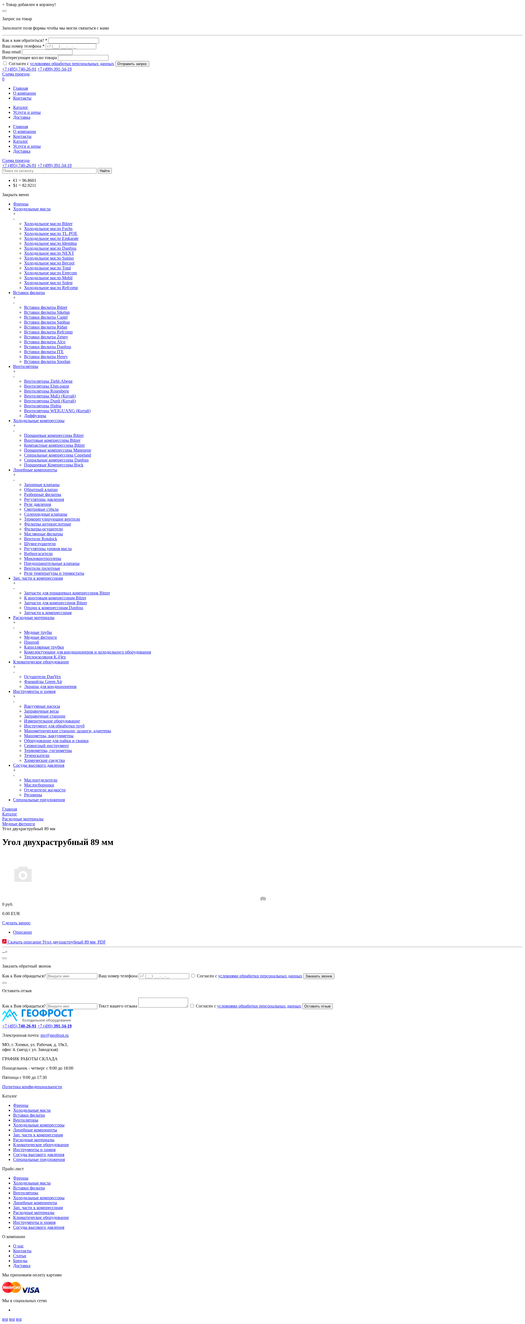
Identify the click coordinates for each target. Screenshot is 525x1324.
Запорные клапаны (42, 484)
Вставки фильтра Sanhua (47, 322)
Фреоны (20, 204)
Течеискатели (36, 755)
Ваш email (11, 52)
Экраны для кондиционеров (50, 686)
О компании (24, 93)
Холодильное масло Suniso (49, 258)
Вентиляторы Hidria (42, 405)
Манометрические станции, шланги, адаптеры (67, 730)
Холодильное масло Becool (49, 263)
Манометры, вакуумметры (49, 735)
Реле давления (37, 504)
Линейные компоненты (35, 470)
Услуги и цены (27, 112)
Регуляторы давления (44, 499)
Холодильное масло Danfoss (50, 248)
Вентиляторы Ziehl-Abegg (48, 381)
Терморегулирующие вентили (52, 519)
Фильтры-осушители (43, 529)
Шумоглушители (40, 543)
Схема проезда (16, 74)
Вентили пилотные (42, 568)
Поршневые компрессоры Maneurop (57, 450)
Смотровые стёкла (41, 509)
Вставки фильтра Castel (46, 317)
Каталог (20, 107)
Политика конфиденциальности (32, 1086)
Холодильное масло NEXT (49, 253)
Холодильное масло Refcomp (51, 287)
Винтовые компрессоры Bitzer (52, 440)
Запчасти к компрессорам (48, 612)
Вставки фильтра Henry (46, 356)
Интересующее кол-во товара (29, 57)
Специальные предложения (39, 799)
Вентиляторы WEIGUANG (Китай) (57, 410)
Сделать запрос (16, 923)
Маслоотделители (40, 780)
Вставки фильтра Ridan (45, 327)
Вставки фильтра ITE (44, 351)
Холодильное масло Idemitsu (50, 243)
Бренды (20, 1260)
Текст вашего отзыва (117, 1006)
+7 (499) (54, 1026)
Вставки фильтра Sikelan (47, 312)
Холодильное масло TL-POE (50, 233)
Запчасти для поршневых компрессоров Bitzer (67, 593)
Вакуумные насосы (42, 706)
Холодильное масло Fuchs (48, 228)
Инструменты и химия (34, 691)
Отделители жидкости (45, 790)
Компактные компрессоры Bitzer (54, 445)
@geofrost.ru (57, 1035)
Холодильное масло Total (47, 268)
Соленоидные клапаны (45, 514)
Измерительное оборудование (52, 721)
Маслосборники (39, 785)
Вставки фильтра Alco (44, 341)
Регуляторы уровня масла (48, 548)
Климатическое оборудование (41, 662)
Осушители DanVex (42, 676)
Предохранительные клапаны (52, 563)
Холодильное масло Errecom (50, 273)
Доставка (21, 117)
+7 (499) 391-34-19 (54, 69)
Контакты (22, 98)
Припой (31, 642)
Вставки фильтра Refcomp (48, 332)
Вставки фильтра (29, 292)
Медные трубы (38, 632)
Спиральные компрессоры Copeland (57, 455)
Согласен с (61, 63)
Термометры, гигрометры (48, 750)
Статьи (19, 1255)
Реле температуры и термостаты (54, 573)
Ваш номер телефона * (23, 46)
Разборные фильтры (42, 494)
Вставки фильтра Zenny (46, 337)
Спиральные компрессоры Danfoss (56, 460)
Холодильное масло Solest (48, 282)
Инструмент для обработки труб (54, 726)
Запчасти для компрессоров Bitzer (55, 602)
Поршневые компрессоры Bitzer (54, 435)
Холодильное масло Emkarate (51, 238)
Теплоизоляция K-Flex (45, 657)
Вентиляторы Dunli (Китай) (50, 401)
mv (43, 1035)
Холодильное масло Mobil (48, 277)
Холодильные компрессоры (39, 420)
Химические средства (44, 760)
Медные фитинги (40, 637)
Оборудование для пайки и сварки (56, 740)
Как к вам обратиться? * (24, 40)
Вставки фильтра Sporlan (47, 361)
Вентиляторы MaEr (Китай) (50, 396)
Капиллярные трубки (44, 647)
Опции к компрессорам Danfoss (53, 607)
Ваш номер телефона (118, 976)
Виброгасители (38, 553)
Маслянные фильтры (43, 534)
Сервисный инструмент (46, 745)
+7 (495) (19, 1026)
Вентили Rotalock (40, 538)
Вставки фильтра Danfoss (47, 346)
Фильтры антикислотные (47, 524)
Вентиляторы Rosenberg (46, 391)
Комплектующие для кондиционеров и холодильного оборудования (87, 652)
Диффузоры (35, 415)
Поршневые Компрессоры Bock (53, 465)
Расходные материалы (33, 617)
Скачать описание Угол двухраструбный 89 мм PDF (56, 942)
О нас (18, 1246)
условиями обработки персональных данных (72, 63)
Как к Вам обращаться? (24, 976)
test (5, 1319)
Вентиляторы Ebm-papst (46, 386)
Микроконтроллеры (42, 558)
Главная (20, 88)
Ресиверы (33, 794)
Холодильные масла (32, 209)
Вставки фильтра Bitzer (45, 307)
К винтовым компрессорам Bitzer (55, 598)
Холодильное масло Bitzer (48, 223)
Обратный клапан (41, 489)
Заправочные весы (41, 711)
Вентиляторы (25, 366)
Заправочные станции (44, 716)
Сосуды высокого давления (38, 765)
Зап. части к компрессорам (38, 578)
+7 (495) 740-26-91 (19, 69)
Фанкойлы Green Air (43, 681)
